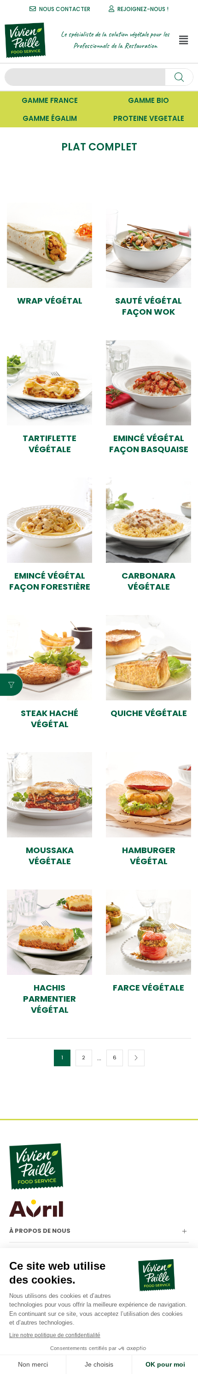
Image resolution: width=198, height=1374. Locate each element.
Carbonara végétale (148, 581)
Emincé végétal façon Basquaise (148, 444)
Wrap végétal (49, 300)
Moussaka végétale (50, 856)
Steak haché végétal (49, 719)
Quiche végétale (149, 713)
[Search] (179, 77)
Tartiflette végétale (49, 444)
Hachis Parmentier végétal (49, 999)
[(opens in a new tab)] (49, 245)
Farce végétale (148, 987)
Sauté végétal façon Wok (148, 306)
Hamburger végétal (148, 856)
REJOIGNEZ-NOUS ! (143, 9)
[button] (184, 40)
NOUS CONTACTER (64, 9)
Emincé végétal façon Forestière (49, 581)
